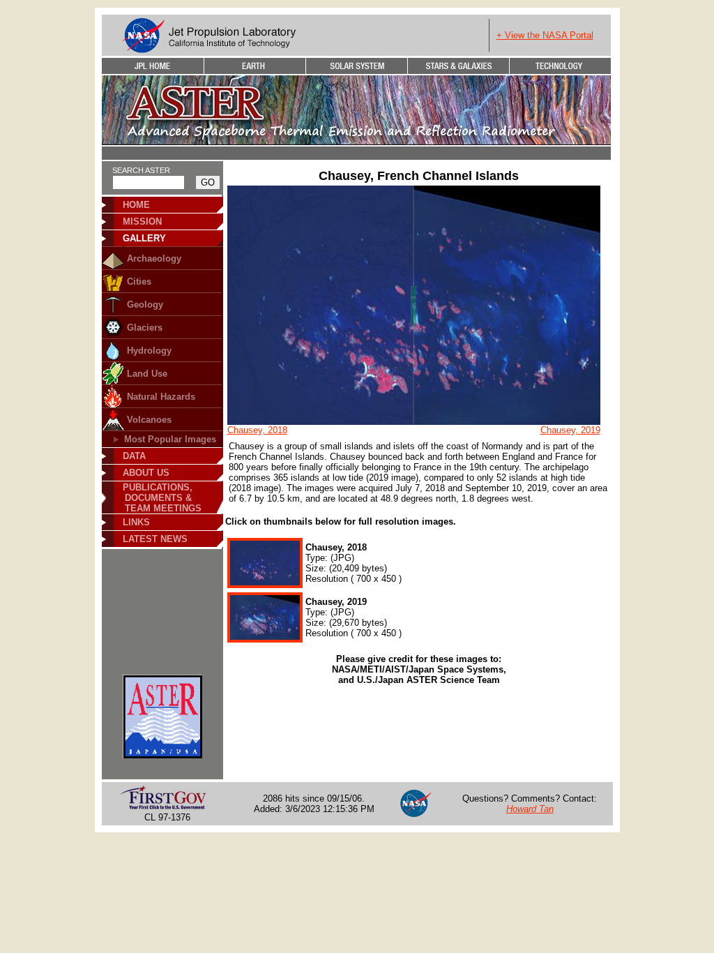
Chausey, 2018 (257, 430)
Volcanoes (149, 419)
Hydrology (149, 350)
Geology (145, 304)
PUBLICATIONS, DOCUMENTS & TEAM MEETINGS (158, 497)
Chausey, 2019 (570, 430)
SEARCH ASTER (141, 170)
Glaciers (144, 327)
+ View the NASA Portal (544, 35)
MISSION (142, 221)
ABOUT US (146, 472)
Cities (139, 281)
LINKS (136, 522)
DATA (134, 456)
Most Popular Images (170, 439)
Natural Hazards (161, 396)
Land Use (147, 373)
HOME (136, 205)
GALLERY (144, 238)
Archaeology (154, 258)
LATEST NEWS (155, 539)
